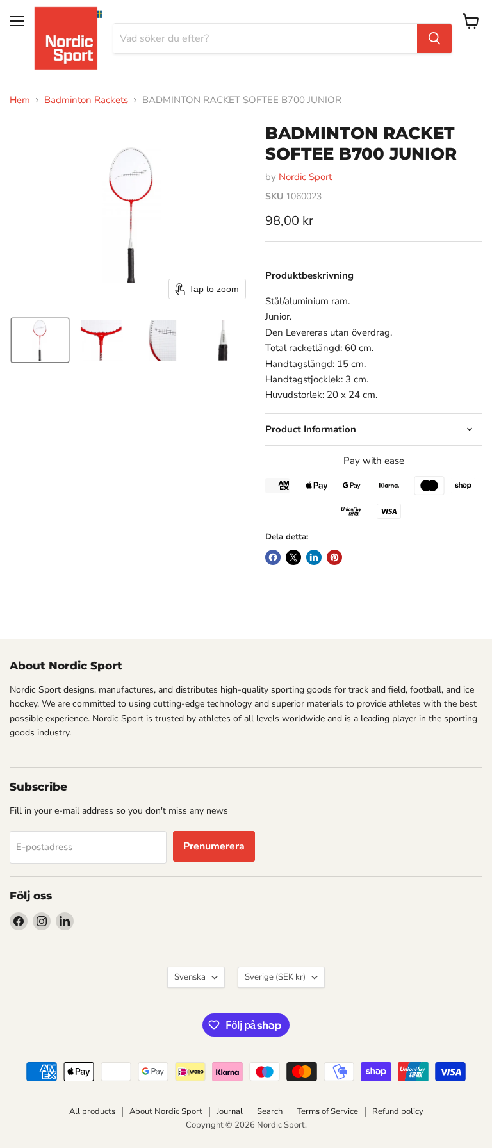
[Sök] (434, 38)
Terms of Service (327, 1111)
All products (92, 1111)
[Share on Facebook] (273, 557)
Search (270, 1111)
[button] (40, 340)
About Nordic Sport (165, 1111)
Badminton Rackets (86, 100)
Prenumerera (214, 846)
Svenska (190, 977)
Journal (230, 1111)
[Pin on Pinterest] (334, 557)
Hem (20, 100)
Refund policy (397, 1111)
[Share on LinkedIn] (314, 557)
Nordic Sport (305, 176)
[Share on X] (293, 557)
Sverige (275, 977)
